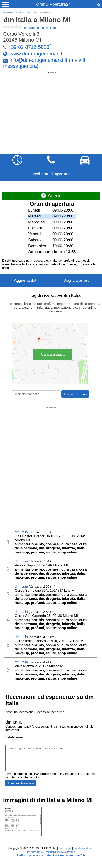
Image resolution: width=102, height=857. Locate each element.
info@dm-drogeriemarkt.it (38, 60)
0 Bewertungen (34, 28)
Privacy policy (35, 851)
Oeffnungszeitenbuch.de (34, 855)
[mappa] (85, 160)
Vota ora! (51, 28)
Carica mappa (53, 354)
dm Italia (21, 532)
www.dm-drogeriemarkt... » (40, 53)
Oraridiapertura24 (10, 12)
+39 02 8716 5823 (28, 47)
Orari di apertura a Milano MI (30, 12)
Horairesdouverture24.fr (69, 855)
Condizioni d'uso (83, 848)
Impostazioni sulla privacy (60, 851)
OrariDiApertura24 (53, 4)
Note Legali (65, 848)
